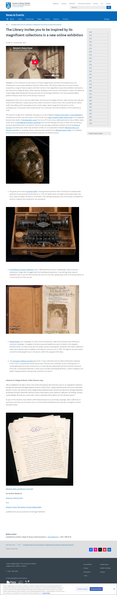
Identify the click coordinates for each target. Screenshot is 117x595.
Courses (64, 3)
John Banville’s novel (29, 120)
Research (72, 3)
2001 (90, 113)
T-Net (85, 576)
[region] (58, 589)
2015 (90, 68)
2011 (90, 81)
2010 (90, 84)
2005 (90, 100)
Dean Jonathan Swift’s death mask (60, 117)
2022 (90, 45)
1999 (90, 120)
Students (56, 3)
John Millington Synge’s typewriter (29, 123)
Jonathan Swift (32, 191)
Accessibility (87, 564)
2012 (90, 78)
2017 (90, 61)
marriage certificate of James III (24, 361)
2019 (90, 55)
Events (47, 19)
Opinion (56, 19)
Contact (65, 19)
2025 (90, 35)
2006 (90, 97)
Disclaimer (87, 572)
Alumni (95, 3)
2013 (90, 74)
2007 (90, 94)
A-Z (102, 3)
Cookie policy (104, 564)
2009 (90, 87)
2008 (90, 91)
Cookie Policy (46, 593)
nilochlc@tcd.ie (53, 537)
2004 (90, 104)
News (39, 19)
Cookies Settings (105, 568)
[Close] (114, 589)
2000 (90, 117)
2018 (90, 58)
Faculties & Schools (84, 3)
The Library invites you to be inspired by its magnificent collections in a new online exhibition (36, 24)
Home (20, 19)
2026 (90, 32)
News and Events (10, 545)
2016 (90, 65)
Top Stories (30, 19)
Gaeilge (108, 3)
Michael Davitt (15, 342)
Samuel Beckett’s (77, 115)
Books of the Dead (61, 115)
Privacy (86, 568)
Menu (12, 19)
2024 (90, 38)
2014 (90, 71)
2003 (90, 107)
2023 (90, 42)
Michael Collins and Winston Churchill (19, 489)
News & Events (15, 15)
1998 (90, 123)
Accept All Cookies (96, 589)
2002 (90, 110)
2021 (90, 48)
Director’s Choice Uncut (14, 498)
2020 (7, 24)
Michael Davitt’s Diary (63, 130)
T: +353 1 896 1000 (12, 571)
